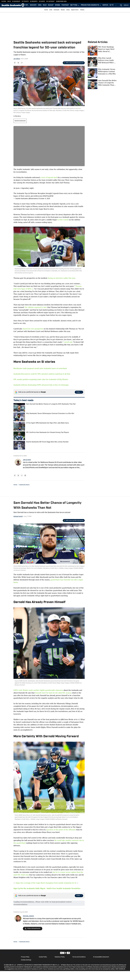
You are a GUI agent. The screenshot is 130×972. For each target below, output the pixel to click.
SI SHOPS (42, 1)
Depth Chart (75, 10)
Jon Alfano (16, 59)
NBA (39, 5)
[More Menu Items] (116, 5)
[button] (74, 5)
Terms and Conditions (79, 957)
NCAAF (51, 5)
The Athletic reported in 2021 (36, 307)
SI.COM (4, 1)
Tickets (82, 10)
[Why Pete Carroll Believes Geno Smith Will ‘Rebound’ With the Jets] (102, 62)
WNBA (57, 5)
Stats (68, 10)
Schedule (56, 10)
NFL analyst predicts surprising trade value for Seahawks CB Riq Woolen (40, 379)
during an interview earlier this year (61, 278)
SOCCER (33, 5)
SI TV (112, 5)
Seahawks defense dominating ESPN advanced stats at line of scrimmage (41, 385)
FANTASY (65, 5)
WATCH (105, 5)
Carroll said (68, 342)
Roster (63, 10)
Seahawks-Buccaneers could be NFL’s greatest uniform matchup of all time (41, 374)
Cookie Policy (43, 957)
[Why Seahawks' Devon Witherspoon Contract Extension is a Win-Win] (102, 73)
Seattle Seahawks (20, 121)
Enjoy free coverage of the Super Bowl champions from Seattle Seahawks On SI (46, 883)
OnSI (50, 10)
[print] (25, 475)
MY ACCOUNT (50, 1)
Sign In (126, 5)
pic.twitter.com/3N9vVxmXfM (42, 196)
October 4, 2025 (44, 198)
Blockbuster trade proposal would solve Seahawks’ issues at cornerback (40, 368)
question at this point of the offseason (61, 830)
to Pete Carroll (62, 220)
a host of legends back (48, 177)
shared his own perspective (33, 329)
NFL (26, 5)
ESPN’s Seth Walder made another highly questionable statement (38, 690)
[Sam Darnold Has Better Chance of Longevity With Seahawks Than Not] (102, 84)
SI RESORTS (33, 1)
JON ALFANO (27, 460)
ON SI (9, 1)
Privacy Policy (25, 957)
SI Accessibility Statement (101, 957)
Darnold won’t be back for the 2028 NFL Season (53, 693)
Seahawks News (24, 485)
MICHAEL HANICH (28, 916)
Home (46, 10)
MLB (44, 5)
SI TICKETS (25, 1)
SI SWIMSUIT (16, 1)
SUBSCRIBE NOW (61, 1)
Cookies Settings (26, 960)
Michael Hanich (18, 516)
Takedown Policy (60, 957)
